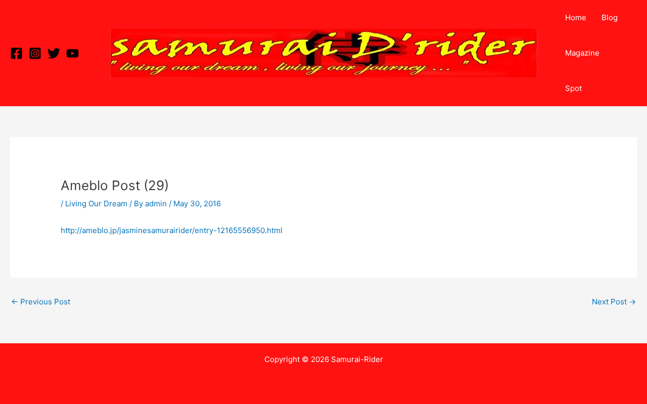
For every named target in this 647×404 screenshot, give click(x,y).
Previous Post (40, 301)
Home (575, 17)
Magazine (582, 53)
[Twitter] (54, 53)
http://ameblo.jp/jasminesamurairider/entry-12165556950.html (172, 230)
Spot (573, 88)
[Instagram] (35, 53)
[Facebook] (16, 53)
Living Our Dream (96, 203)
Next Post (614, 301)
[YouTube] (72, 53)
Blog (610, 17)
